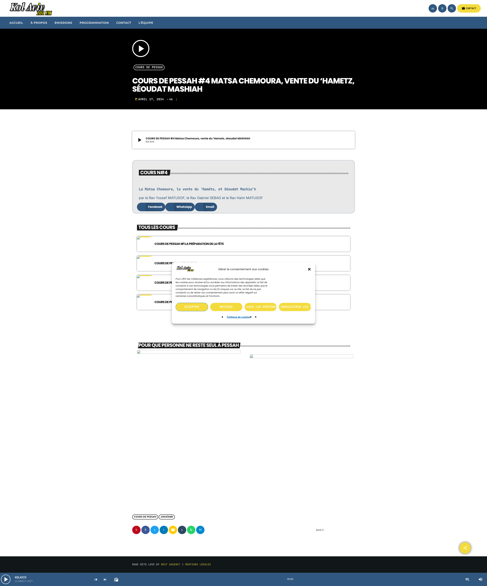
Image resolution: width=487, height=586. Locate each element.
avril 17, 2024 (150, 99)
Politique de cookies (238, 317)
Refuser (226, 307)
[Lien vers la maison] (30, 8)
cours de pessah (149, 67)
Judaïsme (166, 517)
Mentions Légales (198, 564)
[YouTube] (433, 8)
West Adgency (170, 564)
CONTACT (469, 8)
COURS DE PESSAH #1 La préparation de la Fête (189, 244)
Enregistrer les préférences (296, 307)
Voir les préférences (262, 307)
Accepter (192, 307)
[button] (309, 269)
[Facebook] (442, 8)
